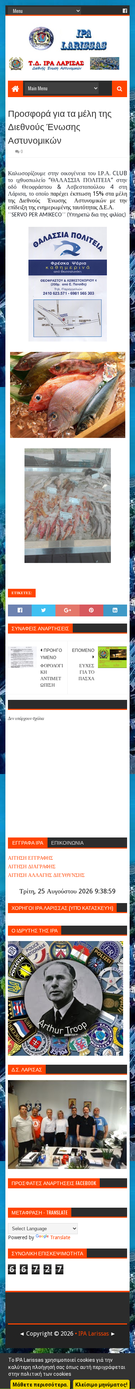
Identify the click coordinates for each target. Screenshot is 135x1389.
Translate (60, 1237)
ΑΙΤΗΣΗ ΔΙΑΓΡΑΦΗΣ (31, 866)
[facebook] (124, 10)
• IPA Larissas (92, 1333)
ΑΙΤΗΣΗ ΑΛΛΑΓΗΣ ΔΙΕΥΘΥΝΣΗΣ (46, 875)
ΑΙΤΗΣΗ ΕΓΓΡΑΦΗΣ (30, 858)
